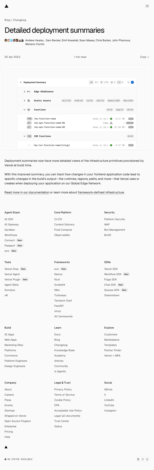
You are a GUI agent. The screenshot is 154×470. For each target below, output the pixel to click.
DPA (56, 405)
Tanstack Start (63, 300)
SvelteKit (59, 284)
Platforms (10, 350)
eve (10, 251)
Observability (62, 235)
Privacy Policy (63, 389)
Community (61, 366)
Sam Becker (53, 40)
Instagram (110, 410)
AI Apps (9, 334)
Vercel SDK (111, 269)
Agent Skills (12, 284)
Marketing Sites (14, 345)
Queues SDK (115, 290)
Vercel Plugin (16, 279)
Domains (10, 290)
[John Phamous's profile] (19, 40)
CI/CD (58, 219)
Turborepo (60, 295)
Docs (57, 334)
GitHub (108, 389)
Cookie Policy (62, 400)
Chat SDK (113, 284)
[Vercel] (6, 6)
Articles (58, 360)
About (8, 389)
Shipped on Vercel (15, 415)
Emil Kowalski (70, 40)
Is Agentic (60, 371)
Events (9, 405)
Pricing (9, 431)
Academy (60, 355)
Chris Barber (103, 40)
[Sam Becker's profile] (8, 40)
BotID (107, 235)
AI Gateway (12, 224)
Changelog (19, 20)
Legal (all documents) (67, 415)
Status (58, 426)
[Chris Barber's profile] (16, 40)
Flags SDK (110, 279)
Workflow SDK (116, 274)
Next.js (58, 274)
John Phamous (121, 40)
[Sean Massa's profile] (14, 40)
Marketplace (111, 339)
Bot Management (114, 229)
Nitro (57, 290)
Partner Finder (112, 350)
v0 (6, 295)
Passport (13, 245)
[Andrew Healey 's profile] (6, 40)
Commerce (11, 355)
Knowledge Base (64, 350)
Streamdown (111, 295)
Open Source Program (18, 421)
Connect (13, 240)
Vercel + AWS (112, 355)
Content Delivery (64, 224)
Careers (9, 394)
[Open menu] (147, 6)
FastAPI (59, 305)
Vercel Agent (12, 274)
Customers (110, 334)
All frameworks (63, 316)
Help (7, 437)
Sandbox (10, 229)
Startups (10, 410)
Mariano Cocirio (34, 44)
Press (8, 400)
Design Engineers (15, 366)
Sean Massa (86, 40)
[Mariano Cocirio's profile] (22, 40)
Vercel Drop (15, 269)
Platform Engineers (16, 360)
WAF (107, 224)
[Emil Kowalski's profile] (11, 40)
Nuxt (57, 279)
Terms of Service (64, 394)
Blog (7, 20)
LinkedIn (109, 400)
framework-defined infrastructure (101, 192)
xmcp (57, 311)
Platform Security (114, 219)
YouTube (109, 405)
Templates (110, 345)
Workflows (11, 235)
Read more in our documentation (27, 192)
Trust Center (61, 421)
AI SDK (9, 219)
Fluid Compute (63, 229)
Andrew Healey (35, 40)
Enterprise (10, 426)
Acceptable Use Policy (68, 410)
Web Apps (11, 339)
